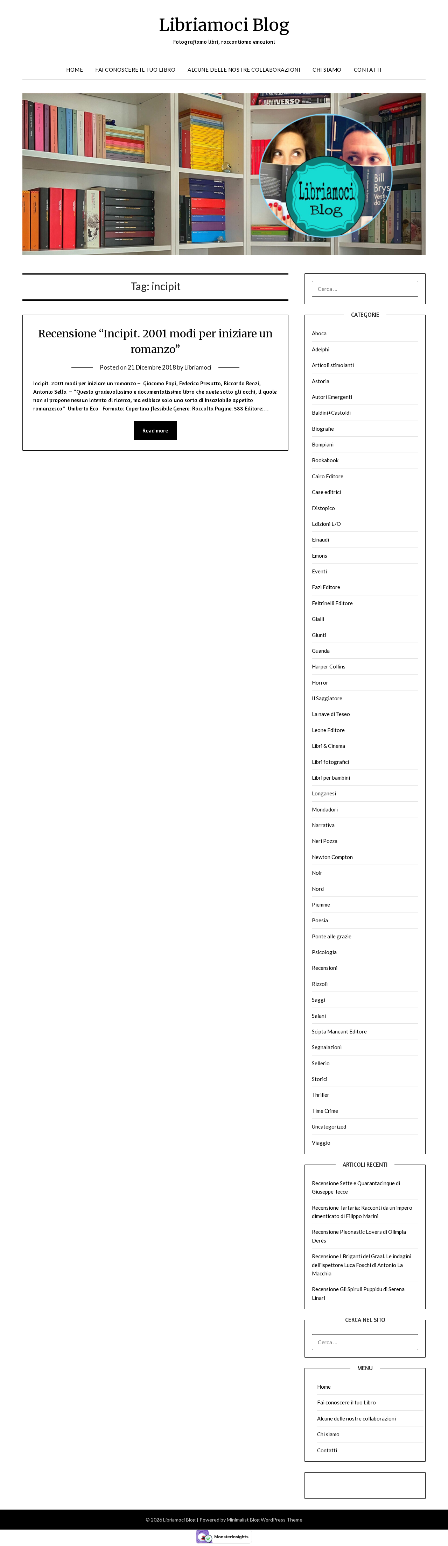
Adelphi (320, 349)
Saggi (318, 999)
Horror (320, 682)
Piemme (321, 904)
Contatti (368, 69)
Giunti (319, 635)
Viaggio (321, 1142)
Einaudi (320, 539)
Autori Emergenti (332, 397)
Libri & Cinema (328, 746)
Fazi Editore (326, 587)
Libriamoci (197, 367)
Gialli (318, 619)
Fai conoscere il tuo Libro (135, 69)
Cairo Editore (327, 476)
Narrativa (323, 825)
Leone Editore (328, 730)
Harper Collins (328, 666)
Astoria (320, 381)
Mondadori (325, 809)
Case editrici (326, 492)
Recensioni (324, 968)
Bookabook (325, 460)
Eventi (319, 571)
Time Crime (325, 1111)
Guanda (321, 650)
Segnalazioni (327, 1047)
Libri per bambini (331, 777)
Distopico (323, 508)
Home (74, 69)
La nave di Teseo (331, 714)
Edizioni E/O (326, 524)
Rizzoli (320, 984)
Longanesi (324, 793)
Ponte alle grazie (331, 936)
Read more (155, 430)
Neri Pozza (324, 841)
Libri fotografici (330, 762)
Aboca (319, 333)
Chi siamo (327, 69)
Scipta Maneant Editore (339, 1031)
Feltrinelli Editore (332, 603)
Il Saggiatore (327, 698)
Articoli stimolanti (333, 365)
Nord (318, 889)
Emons (319, 555)
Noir (317, 872)
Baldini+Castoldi (331, 412)
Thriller (320, 1094)
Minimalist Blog (243, 1520)
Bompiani (323, 444)
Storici (319, 1079)
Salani (319, 1015)
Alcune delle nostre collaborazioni (244, 69)
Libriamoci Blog (224, 24)
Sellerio (321, 1063)
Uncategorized (329, 1126)
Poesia (320, 920)
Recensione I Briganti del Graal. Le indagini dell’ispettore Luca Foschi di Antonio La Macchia (361, 1264)
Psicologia (324, 952)
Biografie (323, 428)
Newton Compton (332, 857)
